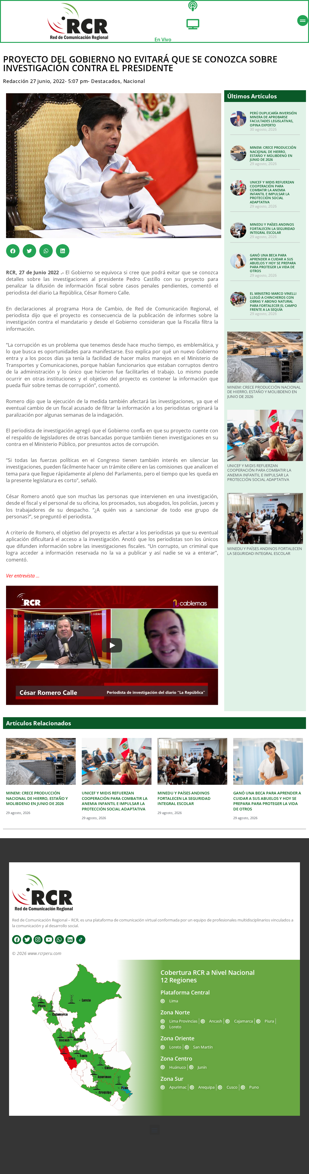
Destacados (105, 81)
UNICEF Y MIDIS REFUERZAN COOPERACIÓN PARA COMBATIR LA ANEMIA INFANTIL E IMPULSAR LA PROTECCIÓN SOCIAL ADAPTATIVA (272, 192)
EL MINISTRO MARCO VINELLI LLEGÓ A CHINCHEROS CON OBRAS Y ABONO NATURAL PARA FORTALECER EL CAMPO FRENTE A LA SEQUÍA (273, 301)
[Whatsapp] (59, 939)
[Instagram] (38, 939)
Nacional (134, 81)
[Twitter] (27, 939)
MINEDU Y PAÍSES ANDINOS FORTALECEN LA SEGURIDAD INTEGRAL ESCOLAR (272, 228)
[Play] (112, 645)
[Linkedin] (70, 939)
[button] (13, 251)
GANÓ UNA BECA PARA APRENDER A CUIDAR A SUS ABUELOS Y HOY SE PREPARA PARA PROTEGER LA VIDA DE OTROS (273, 263)
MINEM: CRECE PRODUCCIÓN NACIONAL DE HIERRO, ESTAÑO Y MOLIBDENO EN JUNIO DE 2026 (273, 153)
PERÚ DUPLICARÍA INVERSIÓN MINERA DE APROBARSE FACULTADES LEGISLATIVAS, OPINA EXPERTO (273, 119)
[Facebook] (16, 939)
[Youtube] (48, 939)
